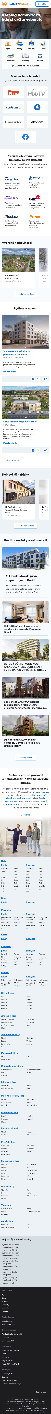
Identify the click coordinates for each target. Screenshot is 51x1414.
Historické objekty (17, 986)
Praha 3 (4, 1003)
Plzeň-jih (4, 1152)
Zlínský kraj (7, 1220)
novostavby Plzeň (9, 1250)
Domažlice (5, 1146)
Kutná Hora (5, 1176)
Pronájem (30, 865)
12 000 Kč (13, 507)
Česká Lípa (5, 1085)
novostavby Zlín (8, 1283)
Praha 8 (29, 1003)
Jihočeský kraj (8, 1015)
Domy (4, 898)
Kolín (3, 1173)
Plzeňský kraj (8, 1142)
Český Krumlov (6, 1022)
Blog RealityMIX (8, 1341)
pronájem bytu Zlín (9, 1280)
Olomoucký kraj (9, 1112)
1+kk (3, 871)
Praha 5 (4, 1008)
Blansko (4, 1038)
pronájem (30, 950)
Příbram (29, 1176)
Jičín (2, 1073)
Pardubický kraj (9, 1128)
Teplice (29, 1193)
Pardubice (5, 1135)
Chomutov (5, 1190)
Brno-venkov (6, 1047)
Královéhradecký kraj (12, 1066)
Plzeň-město (5, 1155)
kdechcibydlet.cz (8, 1324)
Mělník (3, 1179)
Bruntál (3, 1099)
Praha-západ (31, 1173)
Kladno (3, 1170)
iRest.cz (45, 791)
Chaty (4, 934)
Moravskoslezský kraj (12, 1095)
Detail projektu (10, 371)
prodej (4, 950)
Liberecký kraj (8, 1081)
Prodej (4, 865)
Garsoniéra (5, 868)
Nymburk (29, 1167)
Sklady (3, 957)
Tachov (29, 1152)
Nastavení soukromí (9, 1380)
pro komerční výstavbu (6, 919)
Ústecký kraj (7, 1186)
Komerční (6, 946)
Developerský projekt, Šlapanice (20, 421)
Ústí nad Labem (32, 1196)
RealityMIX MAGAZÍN (10, 1364)
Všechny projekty (13, 460)
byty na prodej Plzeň (10, 1245)
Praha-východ (31, 1170)
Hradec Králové (6, 1070)
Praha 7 (29, 1000)
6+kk (16, 874)
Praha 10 (29, 1008)
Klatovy (4, 1149)
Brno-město (5, 1044)
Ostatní (5, 972)
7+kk (16, 880)
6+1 (15, 877)
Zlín (27, 1227)
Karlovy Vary (5, 1060)
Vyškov (29, 1041)
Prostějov (29, 1116)
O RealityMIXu (7, 1373)
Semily (28, 1088)
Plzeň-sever (30, 1146)
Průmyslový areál (18, 958)
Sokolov (29, 1057)
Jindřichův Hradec (7, 1025)
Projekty (5, 1301)
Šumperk (29, 1119)
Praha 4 (4, 1006)
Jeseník (3, 1116)
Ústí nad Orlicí (31, 1135)
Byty (3, 861)
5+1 (15, 871)
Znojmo (29, 1044)
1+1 (2, 874)
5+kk (16, 868)
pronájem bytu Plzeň (10, 1247)
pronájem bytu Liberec (11, 1255)
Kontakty (5, 1357)
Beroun (3, 1167)
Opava (28, 1102)
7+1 (15, 883)
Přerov (3, 1122)
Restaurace (5, 963)
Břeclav (4, 1041)
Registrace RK (7, 1360)
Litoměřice (5, 1196)
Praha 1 (4, 997)
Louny (3, 1199)
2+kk (3, 877)
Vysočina (6, 1205)
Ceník (4, 1354)
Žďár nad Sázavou (33, 1212)
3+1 (2, 886)
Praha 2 (4, 1000)
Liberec (29, 1085)
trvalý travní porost (18, 919)
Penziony (17, 954)
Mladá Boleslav (31, 1164)
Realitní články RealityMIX (12, 1334)
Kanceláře (4, 954)
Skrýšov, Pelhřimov (12, 278)
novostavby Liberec (10, 1258)
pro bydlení (5, 922)
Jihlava (3, 1212)
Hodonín (29, 1038)
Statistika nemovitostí (10, 1350)
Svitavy (29, 1132)
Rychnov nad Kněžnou (34, 1070)
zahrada (17, 922)
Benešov (4, 1164)
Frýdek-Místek (6, 1102)
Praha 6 (29, 997)
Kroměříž (4, 1224)
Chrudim (4, 1132)
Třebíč (28, 1209)
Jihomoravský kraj (10, 1034)
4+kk (3, 889)
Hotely (3, 966)
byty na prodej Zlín (9, 1277)
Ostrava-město (31, 1105)
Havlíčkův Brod (6, 1209)
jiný (15, 889)
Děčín (3, 1193)
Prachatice (30, 1019)
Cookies (5, 1377)
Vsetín (28, 1224)
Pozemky (6, 910)
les (2, 928)
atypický (17, 886)
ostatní (16, 925)
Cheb (3, 1057)
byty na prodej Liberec (11, 1253)
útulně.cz (5, 1337)
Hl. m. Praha (7, 993)
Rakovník (29, 1179)
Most (28, 1190)
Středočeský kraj (10, 1160)
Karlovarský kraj (9, 1053)
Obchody (4, 960)
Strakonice (30, 1022)
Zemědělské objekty (5, 984)
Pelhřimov (4, 1215)
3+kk (3, 883)
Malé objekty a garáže (19, 981)
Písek (3, 1028)
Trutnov (29, 1073)
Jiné (15, 965)
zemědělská (5, 925)
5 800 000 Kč (12, 275)
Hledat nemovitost (26, 294)
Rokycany (30, 1149)
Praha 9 (29, 1006)
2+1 (2, 880)
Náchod (4, 1076)
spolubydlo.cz (7, 1321)
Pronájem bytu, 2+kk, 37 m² (14, 515)
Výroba (16, 962)
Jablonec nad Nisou (8, 1088)
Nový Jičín (30, 1099)
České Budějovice (7, 1019)
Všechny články (25, 757)
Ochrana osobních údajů (11, 1384)
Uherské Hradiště (7, 1227)
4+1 (2, 892)
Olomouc (4, 1119)
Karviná (4, 1105)
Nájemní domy (6, 980)
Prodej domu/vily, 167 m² (13, 281)
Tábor (28, 1025)
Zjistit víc (25, 814)
